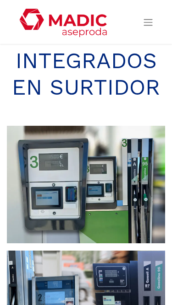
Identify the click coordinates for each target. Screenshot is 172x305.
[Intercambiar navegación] (148, 22)
